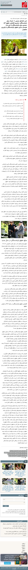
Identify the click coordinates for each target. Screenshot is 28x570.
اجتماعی (23, 547)
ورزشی (23, 550)
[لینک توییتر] (24, 458)
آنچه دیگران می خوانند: (19, 100)
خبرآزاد (15, 567)
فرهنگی (23, 548)
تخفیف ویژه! (7, 563)
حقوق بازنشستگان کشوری (22, 452)
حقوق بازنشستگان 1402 (22, 456)
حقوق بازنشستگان (23, 59)
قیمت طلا (23, 15)
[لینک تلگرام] (25, 458)
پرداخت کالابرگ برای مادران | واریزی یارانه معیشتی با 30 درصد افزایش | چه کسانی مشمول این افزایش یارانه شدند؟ (13, 106)
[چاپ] (4, 12)
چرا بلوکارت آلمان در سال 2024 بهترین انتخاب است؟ (16, 531)
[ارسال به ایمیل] (1, 12)
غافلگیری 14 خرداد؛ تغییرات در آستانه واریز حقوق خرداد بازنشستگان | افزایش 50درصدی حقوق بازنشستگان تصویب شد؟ (20, 473)
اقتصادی (23, 545)
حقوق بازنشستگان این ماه (15, 451)
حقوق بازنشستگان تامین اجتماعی (10, 452)
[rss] (7, 3)
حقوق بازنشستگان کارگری (22, 454)
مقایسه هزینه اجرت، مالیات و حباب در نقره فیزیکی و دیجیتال (14, 524)
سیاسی (23, 543)
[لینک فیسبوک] (22, 458)
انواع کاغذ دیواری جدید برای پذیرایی (19, 526)
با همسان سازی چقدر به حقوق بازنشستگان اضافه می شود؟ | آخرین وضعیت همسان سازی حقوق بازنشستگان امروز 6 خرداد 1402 (8, 488)
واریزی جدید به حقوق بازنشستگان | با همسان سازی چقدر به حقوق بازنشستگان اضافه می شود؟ (7, 473)
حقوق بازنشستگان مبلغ (13, 456)
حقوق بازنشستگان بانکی (12, 454)
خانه (26, 15)
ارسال (6, 506)
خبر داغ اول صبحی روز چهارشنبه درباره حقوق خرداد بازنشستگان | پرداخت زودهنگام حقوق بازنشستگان (20, 487)
